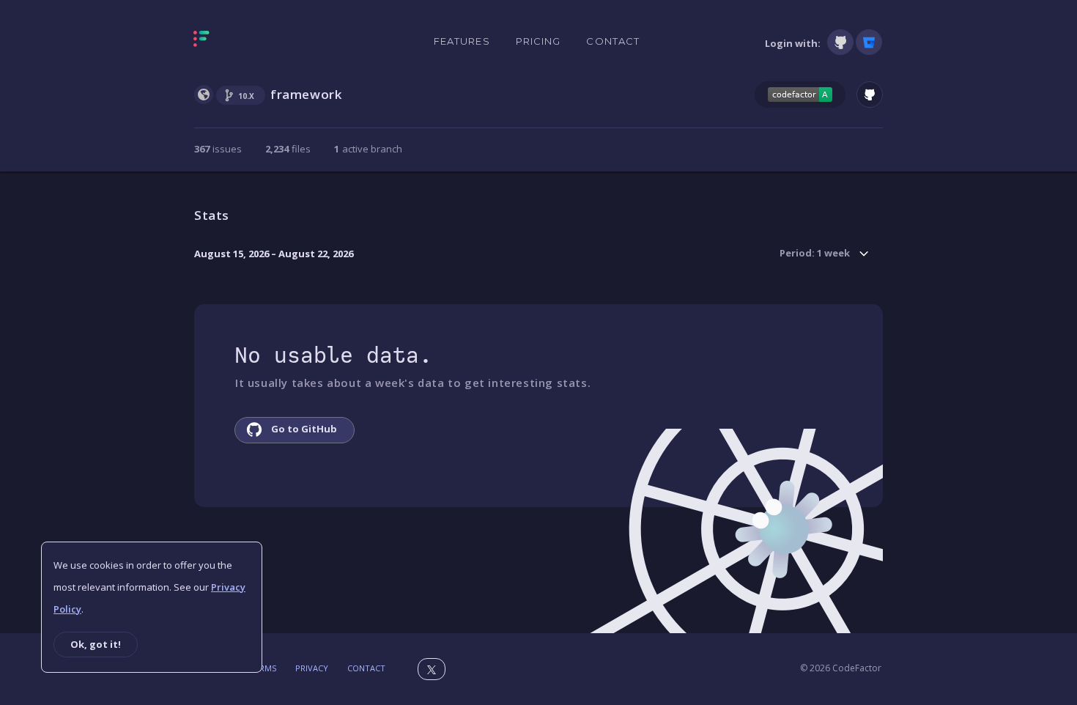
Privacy (311, 667)
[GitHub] (840, 42)
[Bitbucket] (869, 42)
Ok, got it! (95, 644)
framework (305, 94)
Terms (263, 667)
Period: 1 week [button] (815, 252)
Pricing (538, 41)
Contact (613, 41)
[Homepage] (247, 41)
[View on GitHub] (869, 94)
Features (462, 41)
